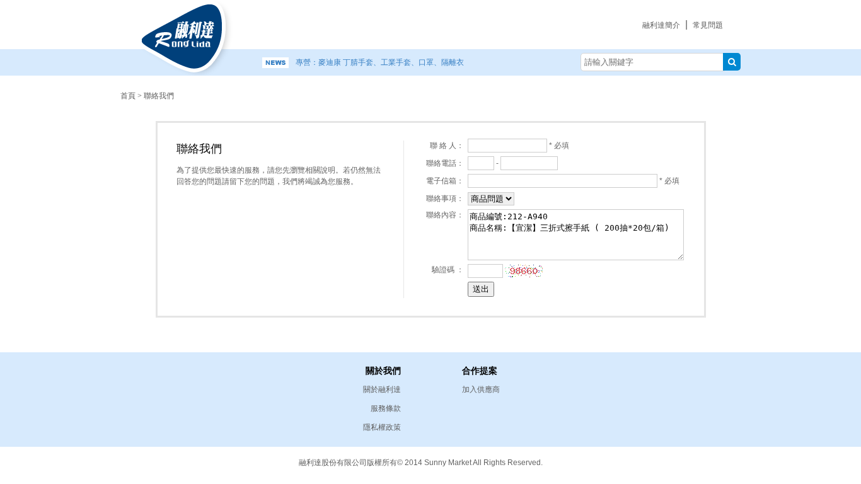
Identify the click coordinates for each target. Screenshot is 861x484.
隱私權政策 (382, 427)
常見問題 (708, 25)
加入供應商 (481, 389)
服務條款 (386, 408)
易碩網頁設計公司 (676, 461)
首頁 (128, 95)
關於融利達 (382, 389)
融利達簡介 (661, 25)
